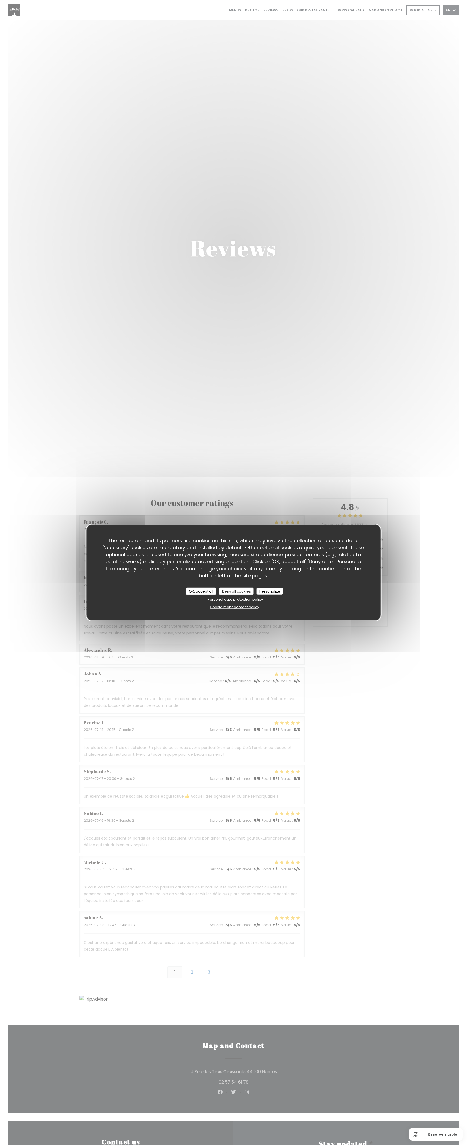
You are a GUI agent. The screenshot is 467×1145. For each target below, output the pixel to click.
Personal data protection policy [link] (235, 599)
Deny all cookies (236, 591)
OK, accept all (201, 591)
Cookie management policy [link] (234, 607)
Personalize (269, 591)
